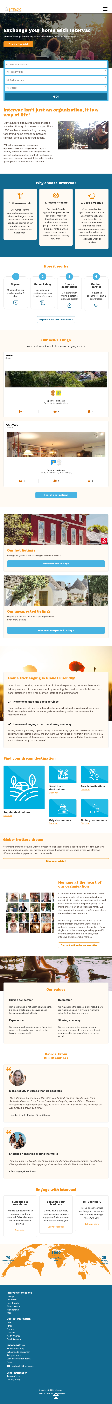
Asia (9, 1322)
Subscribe (20, 1230)
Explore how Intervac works (56, 319)
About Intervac (14, 1306)
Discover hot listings (56, 563)
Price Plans (12, 1299)
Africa (9, 1326)
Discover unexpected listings (56, 630)
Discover (8, 815)
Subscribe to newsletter (18, 1352)
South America (14, 1339)
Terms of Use (13, 1376)
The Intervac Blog (15, 1348)
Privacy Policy (13, 1379)
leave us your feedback (19, 1358)
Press (9, 1362)
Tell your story (92, 1224)
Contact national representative (79, 945)
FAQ (9, 1313)
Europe (10, 1329)
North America (13, 1336)
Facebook (16, 1366)
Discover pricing (56, 861)
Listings (10, 1296)
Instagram (29, 1366)
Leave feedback (56, 1226)
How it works (13, 1303)
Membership (13, 1309)
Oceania (11, 1332)
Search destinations (56, 495)
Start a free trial (18, 44)
